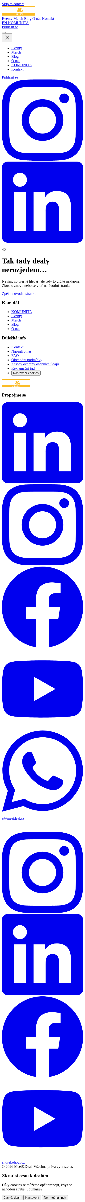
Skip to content (13, 4)
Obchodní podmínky (26, 360)
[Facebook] (42, 646)
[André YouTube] (42, 1158)
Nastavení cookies (26, 373)
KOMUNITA (18, 23)
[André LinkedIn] (42, 994)
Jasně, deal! (12, 1197)
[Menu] (4, 32)
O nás (37, 19)
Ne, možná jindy (55, 1197)
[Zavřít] (7, 37)
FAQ (15, 356)
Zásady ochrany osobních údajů (35, 364)
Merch (18, 19)
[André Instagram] (42, 912)
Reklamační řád (23, 368)
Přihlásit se (10, 27)
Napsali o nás (21, 351)
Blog (28, 19)
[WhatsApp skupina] (42, 810)
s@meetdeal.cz (13, 818)
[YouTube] (42, 728)
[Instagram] (42, 159)
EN (5, 23)
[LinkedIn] (42, 241)
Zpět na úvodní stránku (19, 294)
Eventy (7, 19)
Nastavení (32, 1197)
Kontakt (48, 19)
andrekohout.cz (13, 1162)
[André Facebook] (42, 1076)
